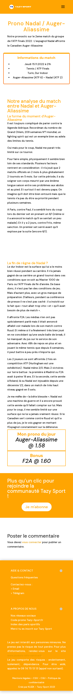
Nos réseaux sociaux (23, 615)
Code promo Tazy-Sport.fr (27, 620)
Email (16, 588)
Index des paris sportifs (25, 624)
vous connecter (31, 542)
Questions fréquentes (24, 577)
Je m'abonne (36, 506)
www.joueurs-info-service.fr (24, 655)
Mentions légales (21, 678)
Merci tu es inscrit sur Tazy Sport (31, 629)
